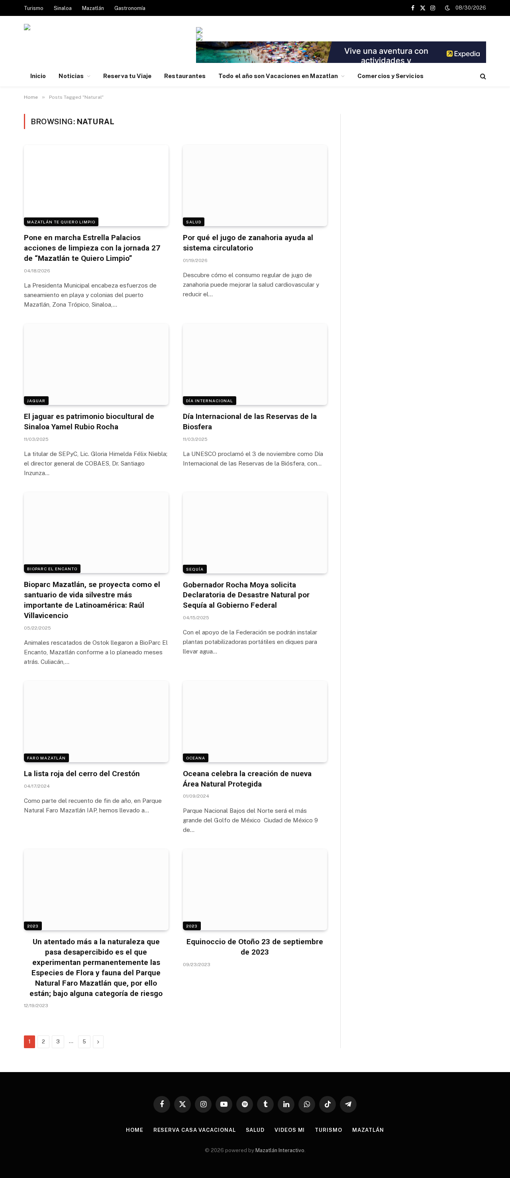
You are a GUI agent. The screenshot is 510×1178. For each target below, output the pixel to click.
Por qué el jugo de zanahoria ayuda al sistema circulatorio (248, 242)
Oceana (195, 757)
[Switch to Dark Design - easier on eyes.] (447, 8)
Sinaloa (63, 8)
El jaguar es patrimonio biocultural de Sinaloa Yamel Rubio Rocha (89, 421)
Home (134, 1130)
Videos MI (290, 1130)
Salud (193, 221)
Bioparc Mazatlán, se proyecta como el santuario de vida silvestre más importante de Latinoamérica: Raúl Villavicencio (92, 600)
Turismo (33, 8)
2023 (33, 926)
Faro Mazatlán (46, 757)
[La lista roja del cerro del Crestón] (96, 721)
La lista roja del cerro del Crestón (82, 773)
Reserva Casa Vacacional (194, 1130)
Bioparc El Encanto (52, 568)
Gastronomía (129, 8)
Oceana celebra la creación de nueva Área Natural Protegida (247, 779)
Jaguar (36, 400)
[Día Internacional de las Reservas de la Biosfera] (255, 364)
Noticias (71, 75)
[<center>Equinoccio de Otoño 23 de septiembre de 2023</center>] (255, 889)
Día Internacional (209, 400)
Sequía (195, 569)
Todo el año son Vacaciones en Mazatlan (278, 75)
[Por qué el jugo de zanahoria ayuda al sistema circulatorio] (255, 185)
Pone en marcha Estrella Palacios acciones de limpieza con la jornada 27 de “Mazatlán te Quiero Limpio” (92, 248)
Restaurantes (185, 75)
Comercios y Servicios (390, 75)
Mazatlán (93, 8)
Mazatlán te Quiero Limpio (61, 221)
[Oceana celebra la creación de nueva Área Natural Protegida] (255, 721)
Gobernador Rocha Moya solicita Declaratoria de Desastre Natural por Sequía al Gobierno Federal (246, 595)
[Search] (482, 76)
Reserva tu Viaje (127, 75)
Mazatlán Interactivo (279, 1150)
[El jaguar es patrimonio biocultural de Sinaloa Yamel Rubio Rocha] (96, 364)
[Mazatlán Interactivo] (67, 45)
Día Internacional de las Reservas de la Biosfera (250, 421)
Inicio (38, 75)
